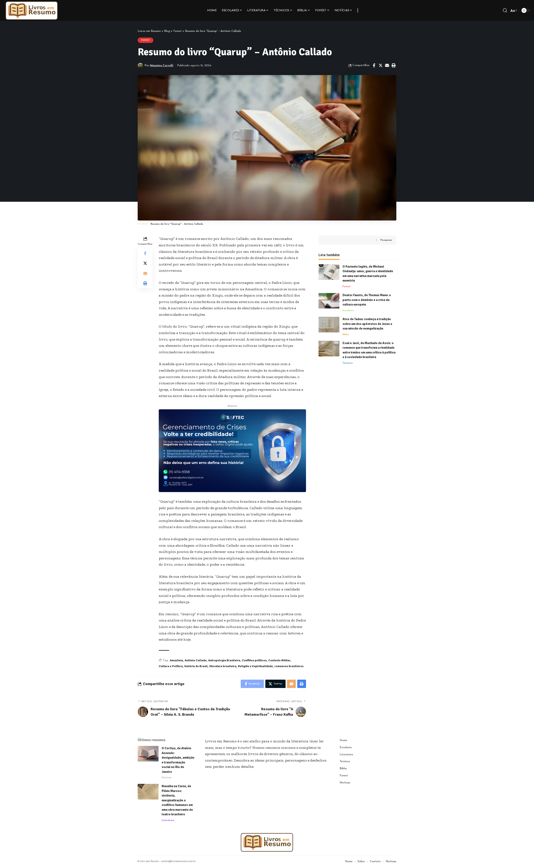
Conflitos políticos (254, 660)
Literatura (168, 820)
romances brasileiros (289, 666)
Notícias (166, 777)
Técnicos (348, 363)
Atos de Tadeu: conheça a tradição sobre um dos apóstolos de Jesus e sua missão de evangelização (367, 323)
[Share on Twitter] (380, 65)
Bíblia (346, 334)
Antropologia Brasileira (224, 660)
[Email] (387, 65)
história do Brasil (196, 666)
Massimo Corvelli (161, 65)
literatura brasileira (222, 666)
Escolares (348, 310)
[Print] (393, 65)
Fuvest (145, 40)
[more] (358, 10)
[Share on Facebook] (374, 65)
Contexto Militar (279, 660)
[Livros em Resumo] (31, 10)
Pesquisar (386, 240)
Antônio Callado (196, 660)
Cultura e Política (171, 666)
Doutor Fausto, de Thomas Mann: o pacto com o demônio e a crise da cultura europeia (367, 300)
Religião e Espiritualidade (255, 666)
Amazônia (176, 660)
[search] (505, 10)
